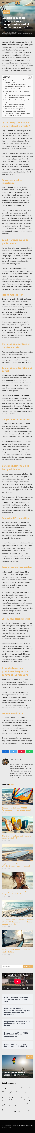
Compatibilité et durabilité (16, 104)
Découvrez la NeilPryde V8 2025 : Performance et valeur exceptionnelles (17, 809)
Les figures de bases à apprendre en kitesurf (14, 1073)
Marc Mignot (15, 759)
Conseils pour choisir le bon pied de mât (17, 101)
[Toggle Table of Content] (29, 77)
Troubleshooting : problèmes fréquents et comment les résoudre (17, 112)
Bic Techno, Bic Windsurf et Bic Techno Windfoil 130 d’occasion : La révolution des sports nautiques (17, 922)
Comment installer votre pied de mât (19, 95)
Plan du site (28, 1125)
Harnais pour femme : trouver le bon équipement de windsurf (16, 893)
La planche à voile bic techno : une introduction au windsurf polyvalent (16, 865)
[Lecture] (4, 988)
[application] (17, 981)
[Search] (32, 3)
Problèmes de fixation (14, 115)
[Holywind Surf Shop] (17, 3)
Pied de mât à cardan (14, 89)
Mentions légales (7, 1127)
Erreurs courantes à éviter (14, 107)
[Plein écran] (31, 988)
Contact (21, 1125)
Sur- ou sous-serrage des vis (16, 109)
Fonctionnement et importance (17, 84)
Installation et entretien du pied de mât (17, 92)
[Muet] (27, 988)
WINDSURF (6, 12)
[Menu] (3, 3)
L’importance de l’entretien (16, 97)
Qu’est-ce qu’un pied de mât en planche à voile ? (16, 81)
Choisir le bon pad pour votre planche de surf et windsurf (16, 837)
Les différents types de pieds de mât (18, 86)
